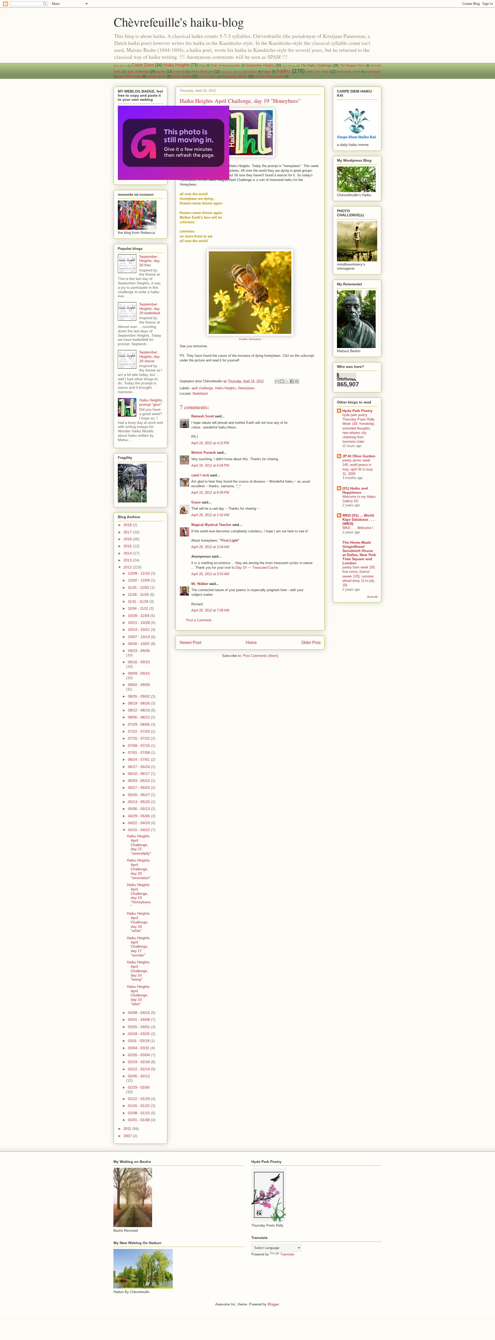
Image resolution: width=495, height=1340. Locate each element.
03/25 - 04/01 (139, 1027)
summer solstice (207, 76)
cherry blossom (201, 71)
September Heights (260, 65)
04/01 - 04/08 (139, 1020)
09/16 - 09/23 (139, 662)
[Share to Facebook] (291, 381)
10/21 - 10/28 (139, 623)
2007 (128, 1136)
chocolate (227, 71)
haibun (252, 71)
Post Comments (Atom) (260, 656)
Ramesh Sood (202, 416)
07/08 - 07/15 (139, 745)
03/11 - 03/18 (139, 1041)
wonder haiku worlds (269, 76)
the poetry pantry (234, 76)
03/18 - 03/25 (139, 1034)
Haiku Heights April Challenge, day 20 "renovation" (139, 869)
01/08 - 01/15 (139, 1113)
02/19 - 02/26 (139, 1062)
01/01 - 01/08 (139, 1120)
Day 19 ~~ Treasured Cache (257, 567)
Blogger (273, 1304)
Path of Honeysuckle (225, 65)
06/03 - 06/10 (139, 781)
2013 (128, 560)
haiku (283, 71)
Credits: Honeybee (250, 339)
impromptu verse (348, 71)
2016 (128, 539)
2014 (128, 553)
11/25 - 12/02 (139, 587)
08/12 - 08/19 (139, 710)
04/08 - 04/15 (139, 1013)
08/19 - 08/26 (139, 703)
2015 (128, 546)
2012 (128, 567)
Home (251, 642)
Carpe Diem (142, 65)
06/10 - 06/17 (139, 774)
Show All (372, 596)
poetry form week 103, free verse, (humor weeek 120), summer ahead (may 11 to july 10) (359, 576)
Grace (196, 502)
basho (161, 71)
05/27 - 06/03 (139, 787)
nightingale (373, 71)
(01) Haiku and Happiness (355, 490)
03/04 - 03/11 (139, 1048)
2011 (127, 1129)
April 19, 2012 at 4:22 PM (210, 443)
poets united (181, 76)
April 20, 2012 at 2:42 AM (210, 515)
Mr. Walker (199, 584)
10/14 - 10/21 (139, 629)
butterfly (179, 71)
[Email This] (277, 381)
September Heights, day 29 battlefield (149, 308)
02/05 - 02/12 (139, 1076)
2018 (128, 525)
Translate (287, 1254)
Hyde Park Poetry (357, 411)
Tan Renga (289, 65)
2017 (128, 532)
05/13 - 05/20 (139, 802)
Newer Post (190, 642)
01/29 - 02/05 (139, 1087)
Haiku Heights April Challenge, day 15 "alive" (138, 995)
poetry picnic (156, 76)
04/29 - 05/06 (139, 816)
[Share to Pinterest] (296, 381)
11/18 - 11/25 (139, 594)
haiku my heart (317, 71)
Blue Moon (120, 65)
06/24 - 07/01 (139, 759)
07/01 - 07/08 (139, 752)
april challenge (137, 71)
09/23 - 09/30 (139, 651)
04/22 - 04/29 (139, 823)
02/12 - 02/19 (139, 1069)
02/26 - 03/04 (139, 1055)
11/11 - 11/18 (138, 601)
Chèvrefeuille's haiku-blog (179, 21)
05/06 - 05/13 (139, 809)
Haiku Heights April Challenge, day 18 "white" (138, 922)
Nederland (200, 393)
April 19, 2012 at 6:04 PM (210, 465)
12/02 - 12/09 (139, 580)
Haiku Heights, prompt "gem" (151, 402)
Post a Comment (198, 620)
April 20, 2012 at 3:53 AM (210, 574)
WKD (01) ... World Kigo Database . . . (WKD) (358, 519)
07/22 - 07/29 (139, 731)
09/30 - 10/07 (139, 644)
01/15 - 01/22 (139, 1106)
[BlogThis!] (282, 381)
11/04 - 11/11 (138, 608)
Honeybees (246, 388)
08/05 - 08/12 (139, 717)
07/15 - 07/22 (139, 738)
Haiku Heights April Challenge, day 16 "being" (138, 970)
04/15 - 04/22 (139, 830)
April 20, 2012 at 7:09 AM (210, 610)
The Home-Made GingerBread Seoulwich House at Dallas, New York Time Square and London (359, 552)
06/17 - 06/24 (139, 767)
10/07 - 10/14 (139, 637)
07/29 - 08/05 (139, 724)
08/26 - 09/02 (139, 696)
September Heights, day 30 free (149, 260)
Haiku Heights (176, 65)
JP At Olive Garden (358, 456)
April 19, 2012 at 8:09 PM (210, 492)
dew (239, 71)
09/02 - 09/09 (139, 685)
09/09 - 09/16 (139, 673)
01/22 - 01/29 (139, 1099)
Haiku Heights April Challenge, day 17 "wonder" (138, 946)
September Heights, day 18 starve (149, 356)
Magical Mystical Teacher (211, 525)
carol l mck (200, 475)
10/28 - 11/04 (139, 616)
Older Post (310, 642)
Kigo (202, 65)
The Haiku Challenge (316, 65)
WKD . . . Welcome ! (357, 528)
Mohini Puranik (203, 452)
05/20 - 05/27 (139, 795)
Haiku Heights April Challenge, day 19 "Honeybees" (139, 895)
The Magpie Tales (352, 65)
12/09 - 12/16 (139, 573)
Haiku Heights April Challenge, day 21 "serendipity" (139, 844)
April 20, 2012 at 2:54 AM (210, 547)
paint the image (129, 76)
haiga (266, 71)
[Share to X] (287, 381)
